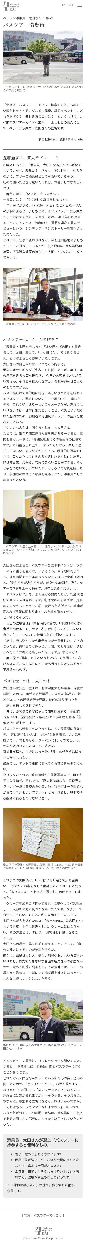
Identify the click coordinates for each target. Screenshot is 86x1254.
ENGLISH (67, 5)
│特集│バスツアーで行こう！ (43, 1215)
